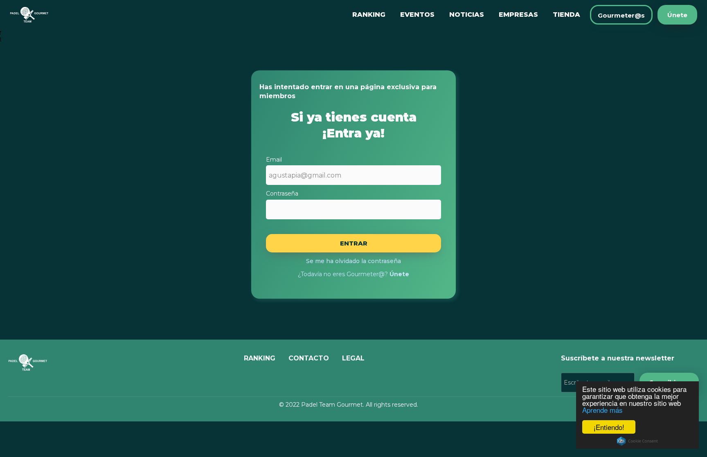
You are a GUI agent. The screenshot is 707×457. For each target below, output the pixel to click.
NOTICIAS (466, 14)
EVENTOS (417, 14)
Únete (677, 15)
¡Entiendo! (609, 427)
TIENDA (566, 14)
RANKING (368, 14)
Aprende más (602, 410)
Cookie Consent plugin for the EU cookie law (637, 441)
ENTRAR (353, 243)
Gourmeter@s (621, 15)
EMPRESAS (518, 14)
